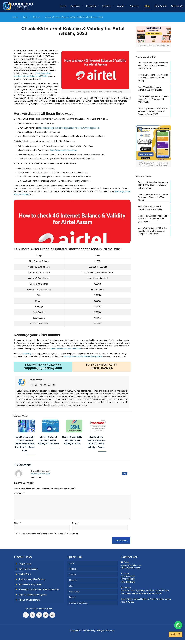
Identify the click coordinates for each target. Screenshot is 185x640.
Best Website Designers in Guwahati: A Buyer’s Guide (150, 88)
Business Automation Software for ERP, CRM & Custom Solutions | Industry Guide (153, 65)
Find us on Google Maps (29, 600)
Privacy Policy (25, 564)
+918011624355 (101, 368)
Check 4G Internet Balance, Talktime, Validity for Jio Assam (48, 440)
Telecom (36, 17)
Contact (72, 574)
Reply (125, 473)
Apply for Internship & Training (32, 579)
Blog (25, 17)
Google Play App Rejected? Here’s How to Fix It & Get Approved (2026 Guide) (153, 99)
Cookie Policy (25, 574)
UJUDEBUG (37, 379)
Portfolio (72, 569)
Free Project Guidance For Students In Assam (39, 589)
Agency (72, 597)
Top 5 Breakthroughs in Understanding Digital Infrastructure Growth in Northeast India (25, 444)
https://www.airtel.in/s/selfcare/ (63, 150)
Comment (19, 493)
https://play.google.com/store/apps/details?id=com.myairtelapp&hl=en (68, 128)
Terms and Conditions (28, 569)
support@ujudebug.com (43, 368)
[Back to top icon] (164, 634)
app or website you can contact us (66, 348)
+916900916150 (128, 576)
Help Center (74, 591)
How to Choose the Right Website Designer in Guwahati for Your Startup (153, 78)
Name (17, 523)
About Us (73, 580)
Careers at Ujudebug (78, 603)
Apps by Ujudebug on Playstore (33, 594)
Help (173, 634)
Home (15, 17)
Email (75, 523)
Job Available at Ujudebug (30, 584)
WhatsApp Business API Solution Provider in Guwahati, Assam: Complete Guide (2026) (152, 111)
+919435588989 (128, 582)
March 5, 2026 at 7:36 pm (40, 474)
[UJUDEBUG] (18, 6)
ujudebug (27, 353)
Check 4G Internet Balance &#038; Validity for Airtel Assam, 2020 (74, 17)
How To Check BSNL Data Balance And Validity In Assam (72, 440)
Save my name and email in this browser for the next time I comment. (48, 534)
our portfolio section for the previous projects (82, 356)
